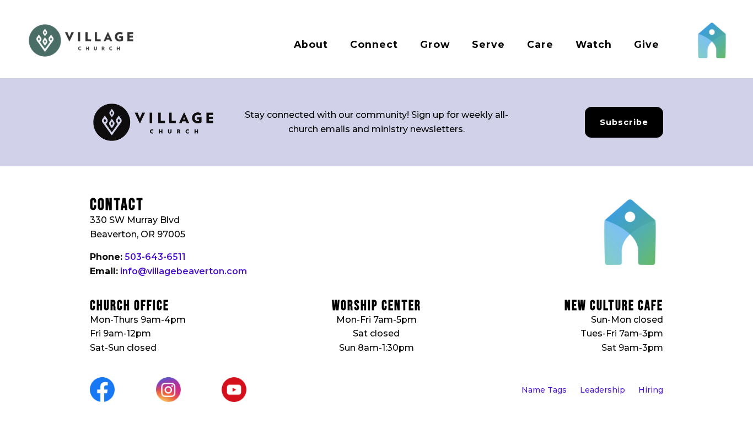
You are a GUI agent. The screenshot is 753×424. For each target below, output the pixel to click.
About (311, 44)
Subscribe (624, 122)
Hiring (650, 390)
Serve (488, 44)
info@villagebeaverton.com (183, 271)
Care (540, 44)
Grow (435, 44)
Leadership (602, 390)
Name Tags (544, 390)
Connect (374, 44)
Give (646, 44)
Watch (593, 44)
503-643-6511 (155, 257)
